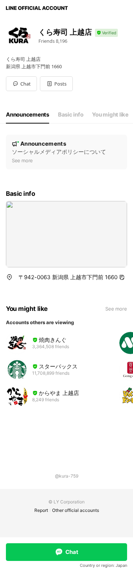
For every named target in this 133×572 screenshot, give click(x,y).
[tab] (27, 115)
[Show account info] (106, 33)
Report (41, 510)
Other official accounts (75, 510)
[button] (56, 83)
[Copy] (121, 277)
